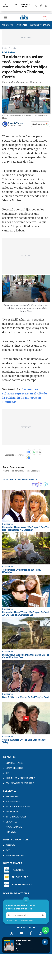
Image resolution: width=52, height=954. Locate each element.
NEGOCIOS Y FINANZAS (40, 25)
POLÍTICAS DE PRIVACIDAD (20, 783)
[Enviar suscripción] (43, 915)
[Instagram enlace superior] (46, 5)
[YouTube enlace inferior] (21, 933)
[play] (45, 942)
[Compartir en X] (39, 452)
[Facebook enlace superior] (41, 5)
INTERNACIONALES (16, 816)
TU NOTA (5, 5)
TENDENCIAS (13, 811)
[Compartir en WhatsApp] (34, 452)
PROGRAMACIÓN (15, 826)
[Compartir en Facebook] (28, 452)
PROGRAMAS (7, 25)
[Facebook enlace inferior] (30, 933)
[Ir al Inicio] (24, 17)
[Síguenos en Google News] (28, 457)
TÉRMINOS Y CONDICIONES (20, 778)
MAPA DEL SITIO (14, 768)
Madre (6, 471)
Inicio (4, 48)
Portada (12, 48)
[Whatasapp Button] (45, 930)
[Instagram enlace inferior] (40, 933)
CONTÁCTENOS (14, 762)
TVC (15, 4)
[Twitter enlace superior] (36, 5)
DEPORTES (11, 821)
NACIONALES (21, 25)
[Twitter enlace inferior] (11, 933)
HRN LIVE (11, 831)
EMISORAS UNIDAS (25, 5)
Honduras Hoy (17, 471)
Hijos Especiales (33, 471)
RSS (7, 773)
